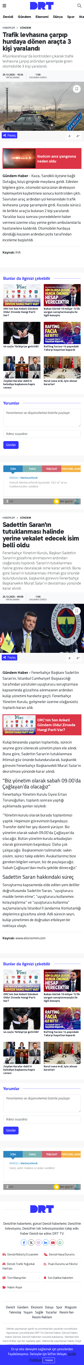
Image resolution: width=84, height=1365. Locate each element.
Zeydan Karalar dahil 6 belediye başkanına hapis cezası (19, 384)
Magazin (71, 1307)
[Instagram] (38, 1242)
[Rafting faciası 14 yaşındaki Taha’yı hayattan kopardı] (62, 332)
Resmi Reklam (42, 1317)
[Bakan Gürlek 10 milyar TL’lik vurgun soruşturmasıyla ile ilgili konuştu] (62, 295)
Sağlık (39, 1312)
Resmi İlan (66, 1312)
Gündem (24, 17)
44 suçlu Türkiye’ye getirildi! (21, 346)
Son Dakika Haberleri (60, 1278)
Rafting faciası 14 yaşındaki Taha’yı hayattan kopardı (61, 348)
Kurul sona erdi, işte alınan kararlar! (60, 382)
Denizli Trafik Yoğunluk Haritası (19, 1266)
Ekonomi (42, 17)
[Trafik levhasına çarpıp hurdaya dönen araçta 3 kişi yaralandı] (42, 106)
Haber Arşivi (14, 1287)
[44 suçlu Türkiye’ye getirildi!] (21, 332)
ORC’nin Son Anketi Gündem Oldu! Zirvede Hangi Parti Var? (20, 312)
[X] (31, 1242)
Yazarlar (51, 1312)
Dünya (58, 17)
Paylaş (12, 135)
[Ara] (79, 5)
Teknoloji (15, 1312)
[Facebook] (24, 1242)
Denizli (8, 17)
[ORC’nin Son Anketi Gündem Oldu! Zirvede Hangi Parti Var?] (21, 295)
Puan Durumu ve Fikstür (63, 1264)
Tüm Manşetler (16, 1278)
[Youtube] (53, 1242)
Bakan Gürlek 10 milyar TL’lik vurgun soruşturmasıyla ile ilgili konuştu (62, 312)
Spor (71, 17)
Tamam (49, 1360)
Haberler (9, 27)
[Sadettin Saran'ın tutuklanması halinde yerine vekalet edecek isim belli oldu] (42, 628)
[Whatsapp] (60, 1242)
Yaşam (28, 1312)
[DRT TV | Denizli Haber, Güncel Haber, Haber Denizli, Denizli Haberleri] (42, 5)
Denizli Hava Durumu (62, 1254)
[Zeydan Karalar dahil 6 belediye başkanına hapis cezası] (21, 367)
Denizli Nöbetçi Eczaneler (22, 1254)
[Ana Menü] (4, 6)
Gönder (11, 445)
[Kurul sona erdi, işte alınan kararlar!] (62, 367)
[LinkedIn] (45, 1242)
